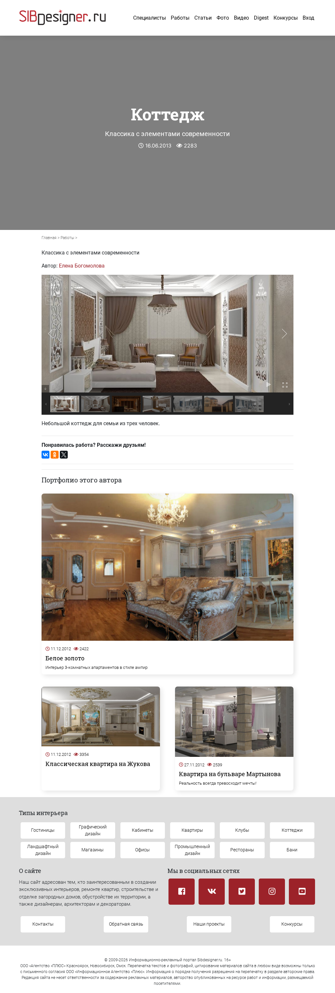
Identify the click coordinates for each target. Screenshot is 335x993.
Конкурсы (285, 18)
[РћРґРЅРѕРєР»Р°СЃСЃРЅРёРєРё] (55, 455)
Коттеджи (292, 830)
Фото (223, 18)
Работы (180, 18)
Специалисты (149, 18)
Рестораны (242, 849)
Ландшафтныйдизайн (43, 850)
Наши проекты (209, 924)
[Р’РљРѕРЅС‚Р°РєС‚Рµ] (45, 455)
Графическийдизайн (93, 830)
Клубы (242, 830)
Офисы (142, 849)
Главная (49, 237)
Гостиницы (43, 830)
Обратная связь (126, 924)
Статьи (203, 18)
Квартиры (192, 830)
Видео (241, 18)
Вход (308, 18)
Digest (261, 18)
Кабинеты (142, 830)
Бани (292, 849)
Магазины (92, 849)
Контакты (43, 924)
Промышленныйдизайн (192, 850)
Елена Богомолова (82, 266)
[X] (64, 455)
